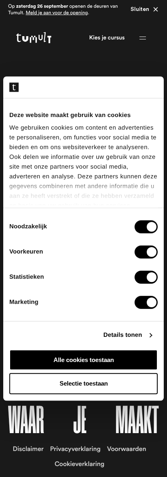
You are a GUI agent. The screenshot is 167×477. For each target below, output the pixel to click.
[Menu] (143, 38)
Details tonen (122, 335)
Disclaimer (28, 449)
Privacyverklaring (75, 449)
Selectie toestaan (84, 383)
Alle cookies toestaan (84, 359)
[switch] (146, 251)
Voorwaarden (126, 449)
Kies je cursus (107, 38)
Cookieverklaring (80, 464)
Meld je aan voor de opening (57, 13)
